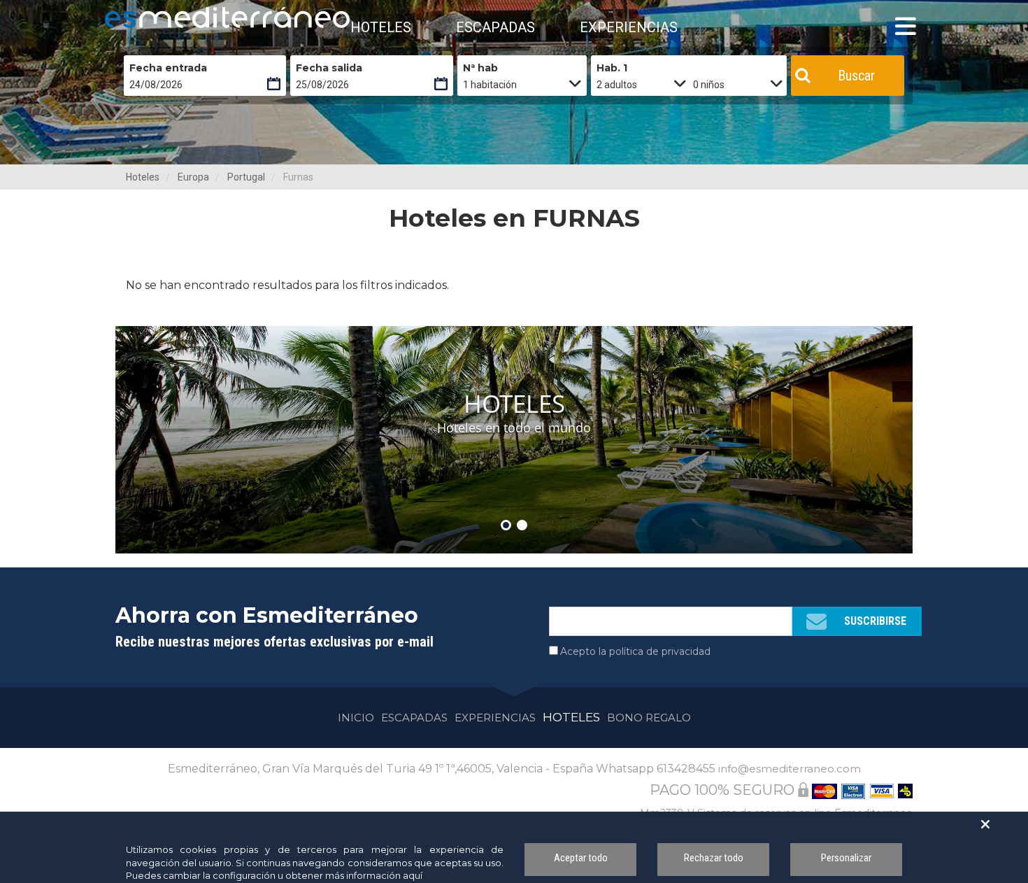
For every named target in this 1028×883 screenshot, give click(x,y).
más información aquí (373, 875)
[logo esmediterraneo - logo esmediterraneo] (168, 17)
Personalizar (846, 858)
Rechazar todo (713, 858)
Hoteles (142, 177)
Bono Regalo (649, 717)
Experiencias (495, 717)
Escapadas (414, 717)
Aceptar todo (581, 858)
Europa (193, 177)
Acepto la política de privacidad (635, 651)
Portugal (246, 177)
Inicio (356, 717)
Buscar (856, 75)
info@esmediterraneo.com (789, 768)
